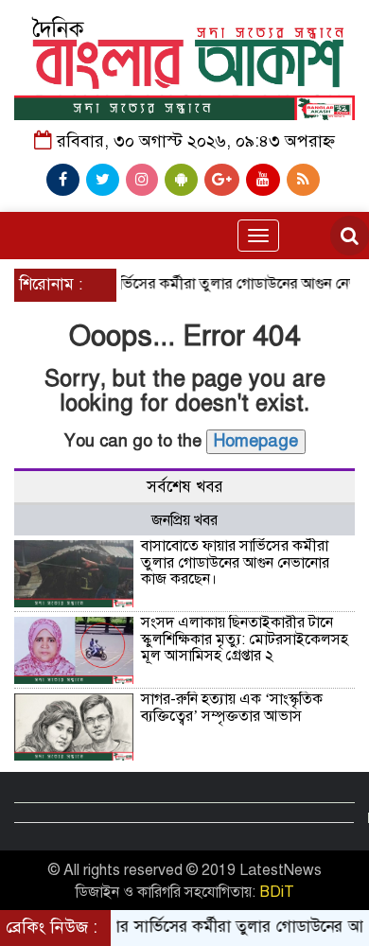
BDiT (276, 892)
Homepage (256, 440)
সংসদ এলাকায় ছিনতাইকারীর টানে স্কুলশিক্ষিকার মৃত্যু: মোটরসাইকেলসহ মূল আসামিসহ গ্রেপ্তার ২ (244, 639)
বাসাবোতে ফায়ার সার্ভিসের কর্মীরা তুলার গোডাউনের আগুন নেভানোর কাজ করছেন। (235, 562)
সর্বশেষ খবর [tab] (185, 487)
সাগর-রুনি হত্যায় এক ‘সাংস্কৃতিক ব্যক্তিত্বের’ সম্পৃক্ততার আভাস (232, 708)
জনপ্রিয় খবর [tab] (184, 520)
